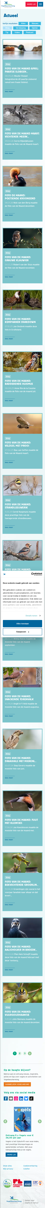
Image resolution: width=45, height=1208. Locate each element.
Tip (6, 32)
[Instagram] (16, 1098)
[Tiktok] (31, 1098)
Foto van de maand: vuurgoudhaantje (18, 1013)
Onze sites (7, 1166)
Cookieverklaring (30, 1166)
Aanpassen (21, 632)
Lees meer (9, 91)
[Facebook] (6, 1098)
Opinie (35, 28)
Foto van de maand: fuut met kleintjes (21, 821)
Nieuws (35, 23)
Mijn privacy (8, 1169)
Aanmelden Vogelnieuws (17, 1084)
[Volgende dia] (39, 1139)
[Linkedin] (21, 1098)
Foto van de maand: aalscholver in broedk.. (21, 948)
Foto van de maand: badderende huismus (19, 382)
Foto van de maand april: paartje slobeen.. (22, 70)
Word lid (11, 1155)
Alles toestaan (22, 623)
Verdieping (21, 28)
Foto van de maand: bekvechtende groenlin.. (21, 883)
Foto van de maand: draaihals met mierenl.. (20, 760)
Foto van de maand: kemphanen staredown (20, 321)
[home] (12, 4)
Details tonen (31, 616)
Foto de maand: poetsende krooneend (20, 197)
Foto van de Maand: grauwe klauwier (18, 259)
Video (17, 32)
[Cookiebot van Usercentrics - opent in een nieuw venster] (31, 574)
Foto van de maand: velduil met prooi (18, 444)
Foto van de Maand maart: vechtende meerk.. (22, 135)
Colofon (26, 1169)
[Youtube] (11, 1098)
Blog (7, 28)
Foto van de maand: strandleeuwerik (18, 506)
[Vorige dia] (5, 1139)
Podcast (29, 32)
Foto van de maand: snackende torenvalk (19, 698)
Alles (23, 23)
